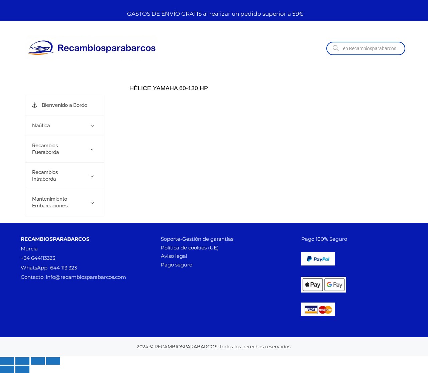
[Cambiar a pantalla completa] (22, 361)
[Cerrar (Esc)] (53, 361)
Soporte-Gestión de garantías (197, 239)
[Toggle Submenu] (92, 126)
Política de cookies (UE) (190, 247)
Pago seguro (176, 264)
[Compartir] (38, 361)
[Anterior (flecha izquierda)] (7, 369)
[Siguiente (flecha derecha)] (22, 369)
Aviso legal (174, 256)
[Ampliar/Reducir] (7, 361)
